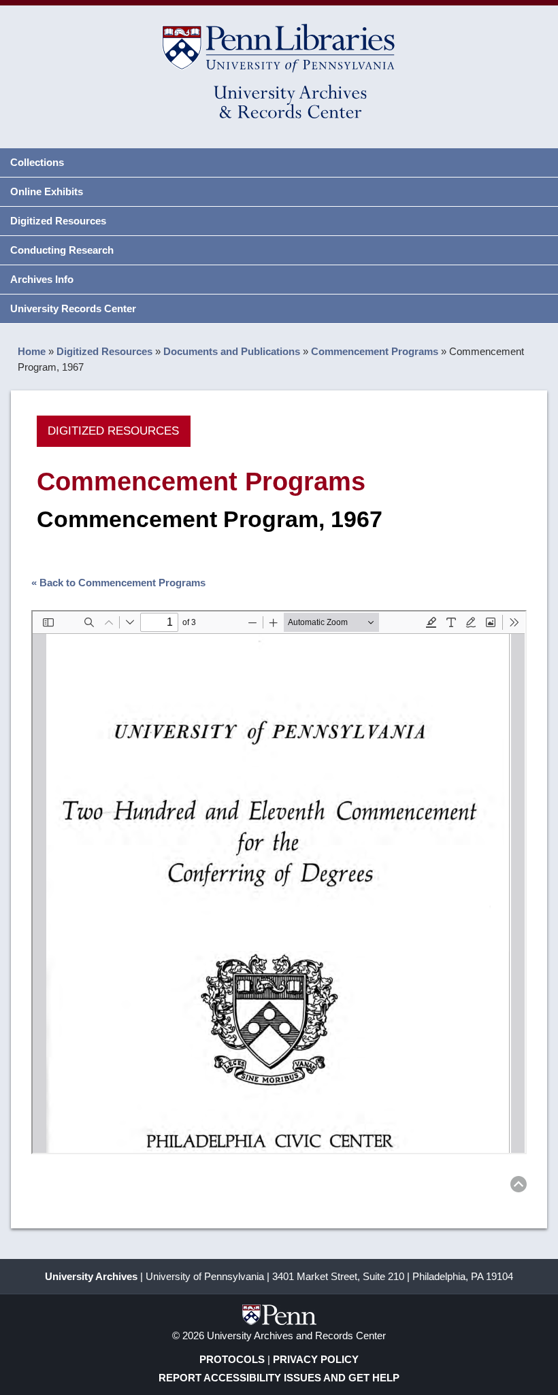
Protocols (232, 1359)
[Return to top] (518, 1186)
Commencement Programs (374, 351)
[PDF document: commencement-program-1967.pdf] (278, 882)
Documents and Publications (231, 351)
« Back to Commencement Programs (118, 582)
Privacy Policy (316, 1359)
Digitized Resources (58, 220)
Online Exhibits (46, 191)
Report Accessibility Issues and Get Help (279, 1377)
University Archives (91, 1276)
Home (32, 351)
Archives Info (41, 279)
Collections (37, 162)
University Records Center (73, 308)
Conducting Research (62, 250)
